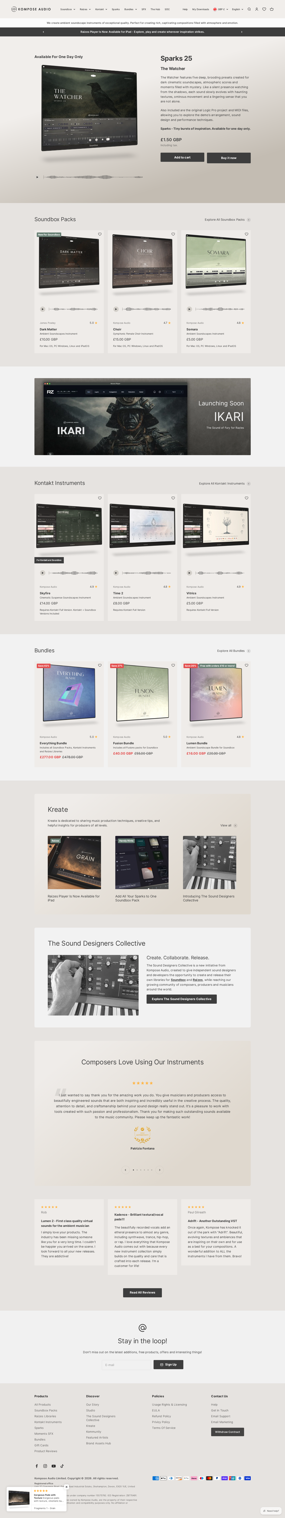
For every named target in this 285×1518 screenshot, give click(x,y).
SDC (167, 9)
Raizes (83, 9)
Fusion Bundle (123, 743)
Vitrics (191, 593)
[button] (66, 1486)
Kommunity (93, 1431)
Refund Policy (161, 1416)
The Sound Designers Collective (100, 1418)
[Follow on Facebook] (36, 1466)
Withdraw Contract (227, 1432)
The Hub (155, 9)
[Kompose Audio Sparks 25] (89, 116)
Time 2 (118, 593)
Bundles (128, 9)
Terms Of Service (164, 1428)
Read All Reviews (142, 1292)
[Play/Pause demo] (37, 177)
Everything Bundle (53, 743)
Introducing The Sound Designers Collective (208, 898)
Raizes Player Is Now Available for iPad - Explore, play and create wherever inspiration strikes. (142, 31)
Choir (117, 329)
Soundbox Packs (45, 1410)
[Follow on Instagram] (45, 1466)
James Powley (48, 322)
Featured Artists (97, 1437)
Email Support (220, 1416)
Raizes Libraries (45, 1416)
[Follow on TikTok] (62, 1466)
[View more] (93, 985)
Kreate (90, 1426)
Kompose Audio (121, 322)
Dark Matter (48, 329)
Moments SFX (43, 1433)
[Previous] (43, 32)
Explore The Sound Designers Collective (182, 999)
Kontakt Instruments (48, 1422)
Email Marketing (222, 1422)
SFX (144, 9)
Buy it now (229, 157)
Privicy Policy (161, 1422)
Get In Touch (219, 1410)
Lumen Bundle (197, 743)
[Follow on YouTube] (53, 1466)
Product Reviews (45, 1451)
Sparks (116, 9)
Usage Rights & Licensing (169, 1404)
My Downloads (200, 9)
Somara (192, 329)
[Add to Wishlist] (100, 234)
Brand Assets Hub (98, 1443)
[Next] (241, 32)
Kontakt (99, 9)
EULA (156, 1410)
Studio (90, 1410)
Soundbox (66, 9)
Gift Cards (41, 1445)
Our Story (92, 1404)
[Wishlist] (264, 9)
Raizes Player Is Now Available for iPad (74, 898)
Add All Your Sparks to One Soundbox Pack (136, 898)
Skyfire (45, 593)
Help (185, 9)
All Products (42, 1404)
